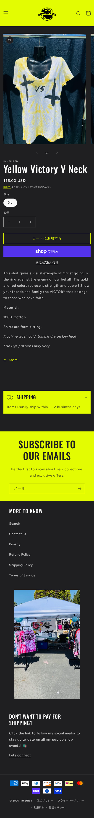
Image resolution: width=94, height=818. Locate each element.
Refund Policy (20, 554)
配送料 (7, 186)
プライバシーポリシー (71, 800)
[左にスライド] (37, 153)
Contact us (17, 534)
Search (14, 524)
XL (10, 202)
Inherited (26, 800)
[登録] (80, 488)
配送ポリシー (57, 807)
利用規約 (39, 807)
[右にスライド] (57, 153)
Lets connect (20, 755)
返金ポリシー (45, 800)
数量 (6, 213)
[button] (6, 13)
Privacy (15, 544)
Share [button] (13, 360)
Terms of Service (22, 575)
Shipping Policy (21, 565)
